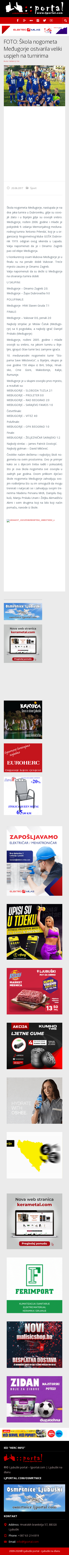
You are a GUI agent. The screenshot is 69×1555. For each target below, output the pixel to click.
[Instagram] (37, 20)
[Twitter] (44, 20)
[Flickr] (31, 20)
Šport (33, 188)
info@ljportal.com (28, 1541)
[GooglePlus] (24, 20)
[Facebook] (17, 20)
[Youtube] (51, 20)
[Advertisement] (34, 143)
